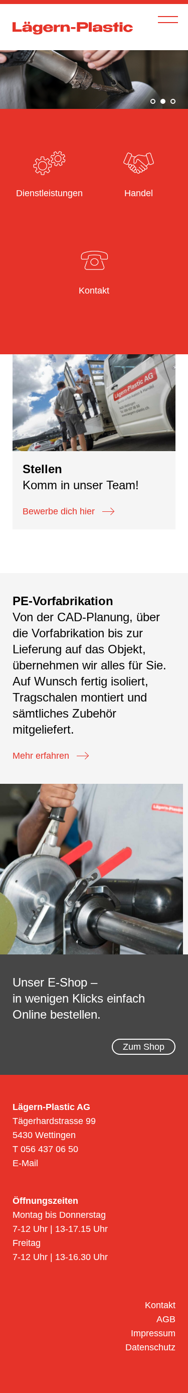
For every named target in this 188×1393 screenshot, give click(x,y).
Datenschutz (150, 1347)
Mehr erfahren (41, 756)
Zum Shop (143, 1047)
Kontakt (160, 1305)
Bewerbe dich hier (59, 511)
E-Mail (25, 1163)
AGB (165, 1319)
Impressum (153, 1333)
